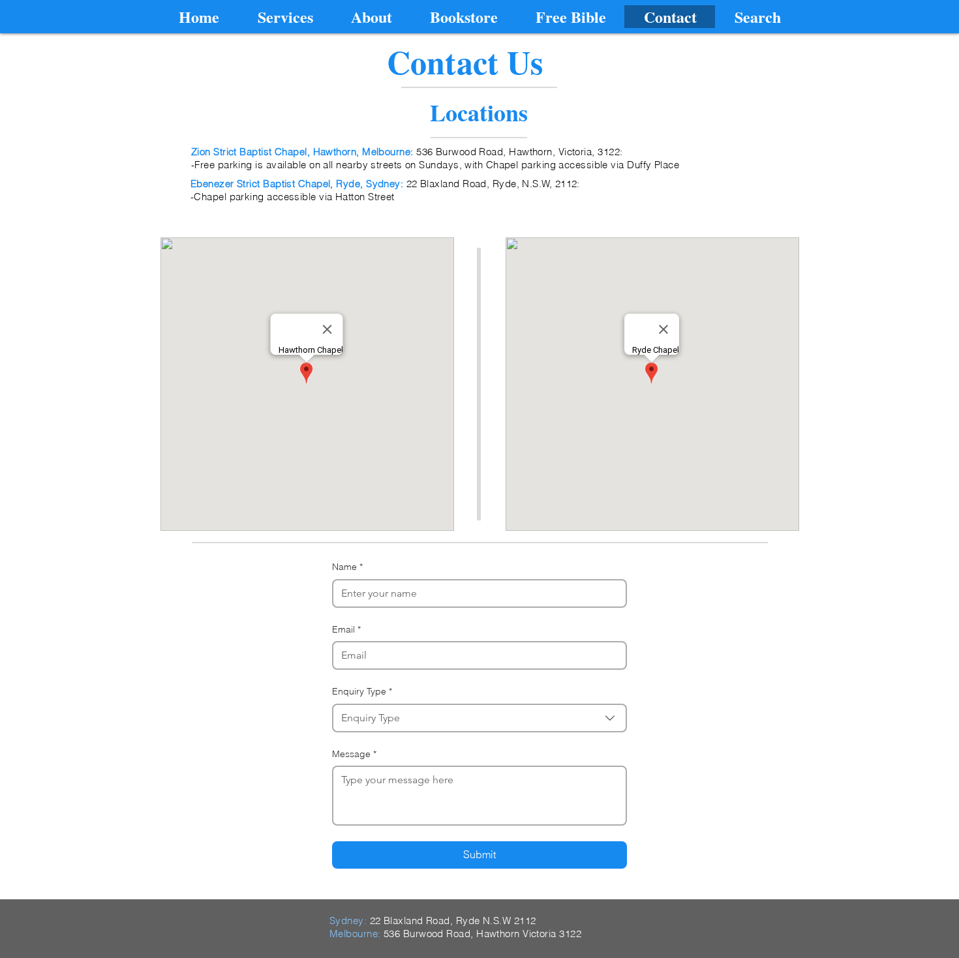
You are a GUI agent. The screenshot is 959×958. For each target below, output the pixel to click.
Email (346, 629)
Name (347, 567)
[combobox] (479, 718)
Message (354, 754)
